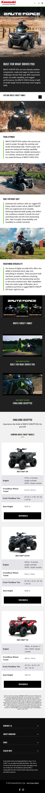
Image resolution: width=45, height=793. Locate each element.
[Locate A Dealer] (35, 3)
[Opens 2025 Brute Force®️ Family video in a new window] (22, 306)
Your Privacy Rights (33, 783)
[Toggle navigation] (42, 3)
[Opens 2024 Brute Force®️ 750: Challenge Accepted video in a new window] (22, 384)
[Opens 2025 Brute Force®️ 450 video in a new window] (22, 345)
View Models (23, 516)
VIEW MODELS (23, 600)
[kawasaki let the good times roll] (17, 3)
